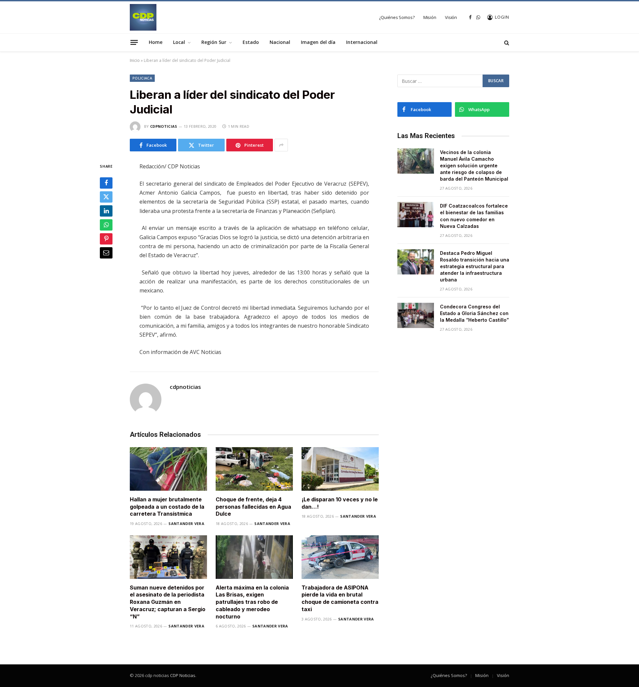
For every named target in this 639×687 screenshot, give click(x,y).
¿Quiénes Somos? (397, 17)
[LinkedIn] (106, 211)
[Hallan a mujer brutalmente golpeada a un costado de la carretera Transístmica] (168, 469)
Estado (251, 42)
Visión (451, 17)
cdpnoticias (163, 126)
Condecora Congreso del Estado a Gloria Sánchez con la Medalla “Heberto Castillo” (474, 313)
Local (179, 42)
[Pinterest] (106, 239)
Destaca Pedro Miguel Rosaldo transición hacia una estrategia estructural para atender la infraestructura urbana (474, 266)
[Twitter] (106, 197)
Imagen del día (318, 42)
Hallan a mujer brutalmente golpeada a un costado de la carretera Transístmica (167, 506)
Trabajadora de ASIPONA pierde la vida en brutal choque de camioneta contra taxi (340, 598)
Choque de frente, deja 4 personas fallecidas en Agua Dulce (253, 506)
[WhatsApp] (106, 225)
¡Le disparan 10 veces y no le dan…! (340, 503)
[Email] (106, 253)
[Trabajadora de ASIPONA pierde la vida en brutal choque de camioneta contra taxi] (340, 557)
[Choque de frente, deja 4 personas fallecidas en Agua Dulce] (254, 469)
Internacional (361, 42)
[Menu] (134, 42)
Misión (429, 17)
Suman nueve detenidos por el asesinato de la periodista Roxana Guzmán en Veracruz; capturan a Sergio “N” (167, 602)
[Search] (506, 42)
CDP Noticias (182, 675)
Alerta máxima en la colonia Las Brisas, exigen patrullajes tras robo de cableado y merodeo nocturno (252, 602)
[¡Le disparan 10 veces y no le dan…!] (340, 469)
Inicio (135, 60)
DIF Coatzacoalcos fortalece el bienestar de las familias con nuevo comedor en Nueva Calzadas (474, 216)
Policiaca (142, 78)
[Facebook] (106, 183)
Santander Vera (186, 523)
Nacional (280, 42)
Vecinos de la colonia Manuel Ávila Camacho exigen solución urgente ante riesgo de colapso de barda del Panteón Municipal (474, 165)
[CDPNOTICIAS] (143, 17)
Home (155, 42)
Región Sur (213, 42)
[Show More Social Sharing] (281, 145)
